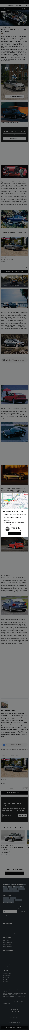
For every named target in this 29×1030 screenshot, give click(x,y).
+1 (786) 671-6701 (16, 528)
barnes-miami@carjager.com (18, 530)
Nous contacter (14, 533)
